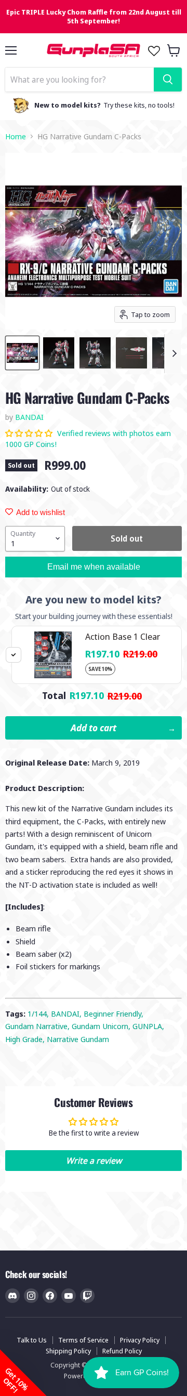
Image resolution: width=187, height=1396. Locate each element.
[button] (30, 433)
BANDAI (29, 417)
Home (15, 136)
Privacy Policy (139, 1340)
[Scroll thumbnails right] (172, 353)
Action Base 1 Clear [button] (122, 636)
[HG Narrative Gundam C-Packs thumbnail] (22, 353)
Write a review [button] (94, 1160)
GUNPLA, (148, 1026)
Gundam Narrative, (38, 1026)
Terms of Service (83, 1340)
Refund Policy (122, 1350)
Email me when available (93, 566)
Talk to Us (32, 1340)
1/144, (39, 1013)
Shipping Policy (68, 1350)
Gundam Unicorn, (102, 1026)
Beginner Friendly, (113, 1013)
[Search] (168, 79)
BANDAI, (67, 1013)
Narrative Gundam (78, 1039)
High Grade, (26, 1039)
